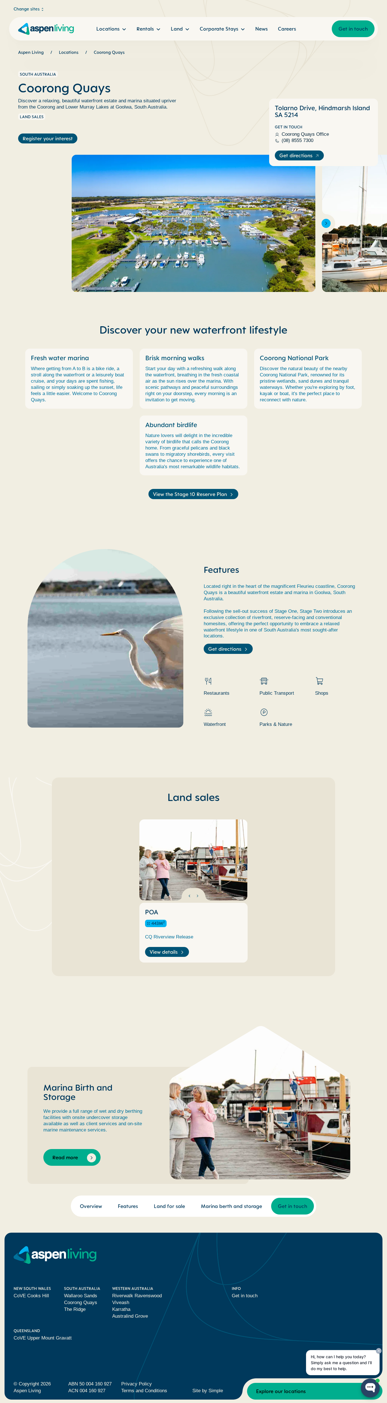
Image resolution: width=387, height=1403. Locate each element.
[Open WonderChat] (370, 1388)
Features (128, 1206)
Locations (68, 52)
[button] (60, 223)
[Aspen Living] (45, 29)
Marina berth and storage (231, 1206)
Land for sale (169, 1206)
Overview (91, 1206)
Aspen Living (31, 52)
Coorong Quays (109, 52)
